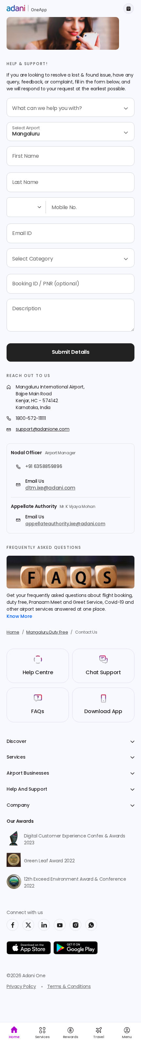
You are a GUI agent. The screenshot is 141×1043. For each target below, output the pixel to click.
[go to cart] (128, 8)
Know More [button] (19, 616)
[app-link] (29, 947)
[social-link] (12, 925)
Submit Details (71, 352)
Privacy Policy (21, 986)
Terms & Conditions (69, 986)
